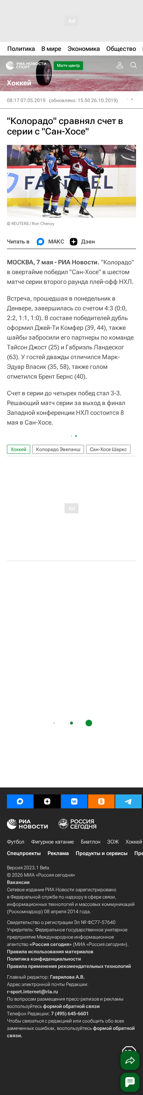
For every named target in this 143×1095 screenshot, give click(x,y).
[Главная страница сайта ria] (8, 65)
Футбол (15, 842)
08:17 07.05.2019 (26, 100)
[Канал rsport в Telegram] (128, 801)
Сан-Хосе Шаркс (108, 449)
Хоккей (18, 449)
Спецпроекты (24, 853)
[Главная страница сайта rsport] (41, 65)
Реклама (58, 853)
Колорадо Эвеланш (58, 449)
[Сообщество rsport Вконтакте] (74, 801)
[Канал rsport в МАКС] (20, 801)
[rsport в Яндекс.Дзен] (47, 801)
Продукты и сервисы (101, 853)
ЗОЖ (113, 842)
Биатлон (90, 842)
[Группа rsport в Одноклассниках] (101, 801)
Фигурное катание (52, 842)
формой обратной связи (71, 1006)
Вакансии (18, 882)
